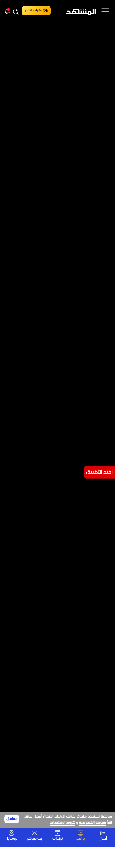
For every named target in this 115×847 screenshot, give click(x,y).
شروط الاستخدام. (62, 823)
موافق (11, 819)
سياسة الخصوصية (92, 823)
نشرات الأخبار (33, 10)
